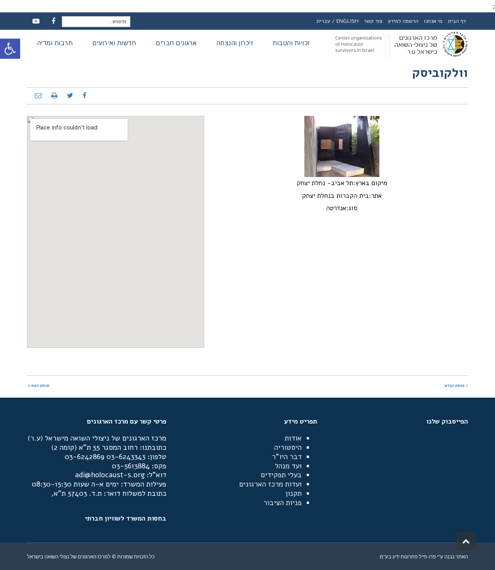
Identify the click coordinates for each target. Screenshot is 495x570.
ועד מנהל (288, 466)
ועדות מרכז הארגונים (270, 484)
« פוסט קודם (456, 385)
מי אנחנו (433, 21)
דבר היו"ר (287, 457)
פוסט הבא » (38, 385)
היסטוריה (288, 447)
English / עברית (337, 21)
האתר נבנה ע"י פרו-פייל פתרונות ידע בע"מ (424, 556)
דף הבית (457, 21)
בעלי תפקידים (281, 475)
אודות (293, 438)
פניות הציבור (282, 503)
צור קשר (373, 21)
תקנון (293, 493)
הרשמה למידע (403, 21)
